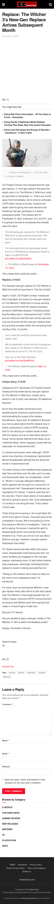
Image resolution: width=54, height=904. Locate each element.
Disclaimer (22, 864)
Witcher (7, 677)
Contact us (26, 871)
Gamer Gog (33, 889)
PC (3, 834)
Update (42, 672)
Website (6, 766)
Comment (8, 704)
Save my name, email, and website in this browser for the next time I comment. (25, 781)
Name (6, 740)
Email (6, 753)
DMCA (12, 864)
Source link (8, 666)
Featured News (10, 812)
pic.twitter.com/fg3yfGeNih (18, 258)
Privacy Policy (36, 864)
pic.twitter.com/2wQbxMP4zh (19, 360)
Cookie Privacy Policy (15, 868)
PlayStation (9, 840)
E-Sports (7, 807)
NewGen (31, 672)
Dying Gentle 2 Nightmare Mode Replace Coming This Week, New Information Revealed (27, 123)
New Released (10, 823)
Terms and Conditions (37, 868)
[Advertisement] (27, 66)
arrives (12, 672)
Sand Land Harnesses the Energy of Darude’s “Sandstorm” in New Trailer (27, 131)
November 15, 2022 (10, 36)
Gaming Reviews (11, 818)
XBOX (5, 845)
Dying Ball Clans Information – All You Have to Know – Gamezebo (27, 116)
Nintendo (7, 829)
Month (21, 672)
